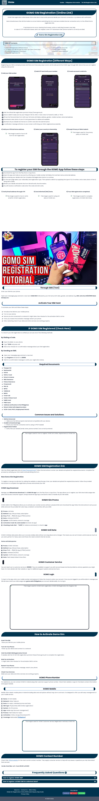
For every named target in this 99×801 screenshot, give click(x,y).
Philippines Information (73, 2)
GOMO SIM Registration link (12, 53)
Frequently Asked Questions (60, 51)
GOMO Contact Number (59, 49)
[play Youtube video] (49, 258)
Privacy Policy (25, 794)
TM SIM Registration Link (89, 2)
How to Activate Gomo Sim (60, 48)
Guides (62, 2)
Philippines (21, 717)
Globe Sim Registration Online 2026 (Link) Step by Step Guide (25, 792)
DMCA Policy (32, 790)
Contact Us (24, 790)
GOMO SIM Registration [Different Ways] (16, 48)
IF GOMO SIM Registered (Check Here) (15, 51)
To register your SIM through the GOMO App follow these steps (23, 49)
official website (13, 760)
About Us (17, 790)
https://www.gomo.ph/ (29, 470)
